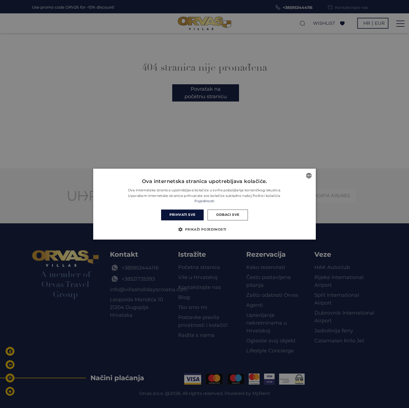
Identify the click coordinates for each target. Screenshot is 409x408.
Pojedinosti (204, 201)
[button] (204, 229)
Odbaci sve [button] (227, 215)
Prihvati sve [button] (182, 215)
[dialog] (204, 204)
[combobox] (309, 175)
